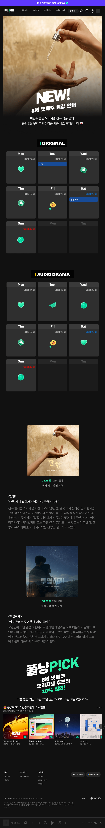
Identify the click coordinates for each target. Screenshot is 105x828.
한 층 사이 (84, 741)
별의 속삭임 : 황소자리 (11, 741)
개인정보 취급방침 (9, 798)
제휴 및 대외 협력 (38, 798)
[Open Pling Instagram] (92, 798)
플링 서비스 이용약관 (24, 798)
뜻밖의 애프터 (60, 741)
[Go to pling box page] (87, 11)
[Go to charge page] (92, 11)
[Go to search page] (81, 11)
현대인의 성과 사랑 (35, 741)
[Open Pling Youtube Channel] (99, 798)
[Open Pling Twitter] (95, 798)
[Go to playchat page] (9, 11)
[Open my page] (98, 11)
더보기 (99, 707)
